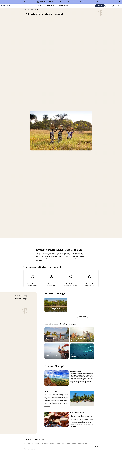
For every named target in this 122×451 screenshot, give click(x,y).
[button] (56, 334)
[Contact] (113, 5)
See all (96, 446)
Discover (40, 5)
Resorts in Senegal (21, 296)
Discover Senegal (21, 299)
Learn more (39, 260)
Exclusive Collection (64, 5)
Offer (25, 443)
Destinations (50, 5)
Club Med (27, 9)
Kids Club (74, 443)
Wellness (68, 443)
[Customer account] (110, 5)
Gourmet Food (60, 443)
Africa (32, 9)
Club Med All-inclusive (33, 443)
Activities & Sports (82, 443)
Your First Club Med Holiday (48, 443)
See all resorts (82, 316)
